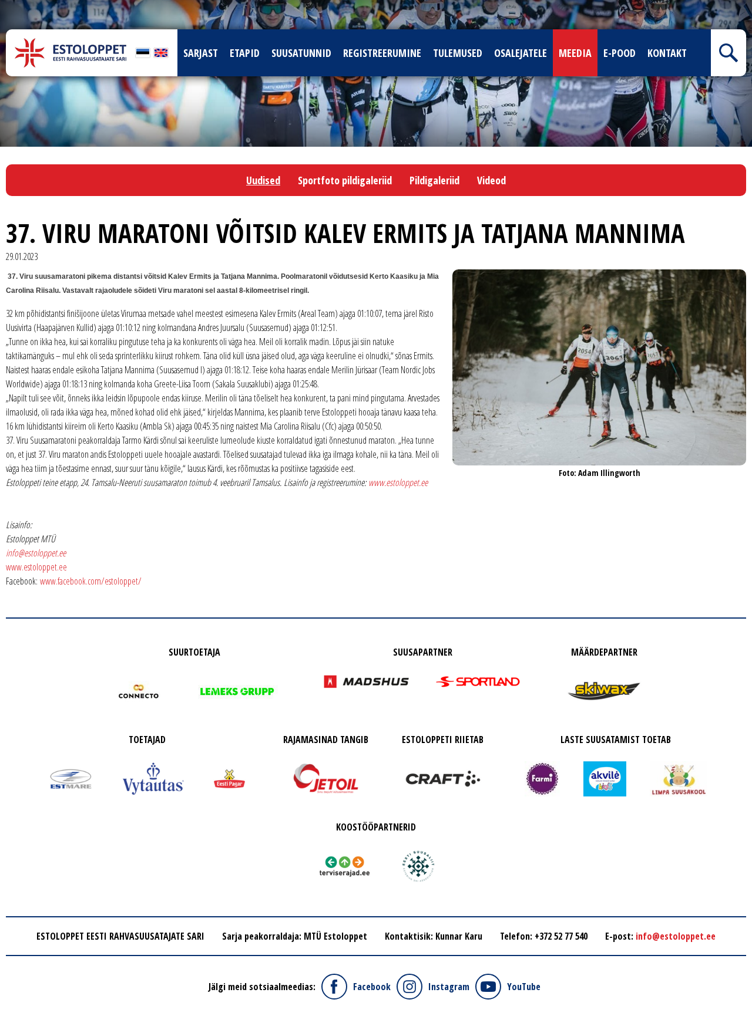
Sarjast (200, 53)
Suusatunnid (301, 53)
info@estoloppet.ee (36, 552)
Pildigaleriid (434, 180)
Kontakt (667, 53)
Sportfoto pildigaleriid (345, 180)
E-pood (619, 53)
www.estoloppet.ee (36, 567)
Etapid (245, 53)
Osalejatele (520, 53)
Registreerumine (382, 53)
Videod (491, 180)
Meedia (575, 53)
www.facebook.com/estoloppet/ (91, 581)
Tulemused (457, 53)
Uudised (263, 180)
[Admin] (3, 7)
